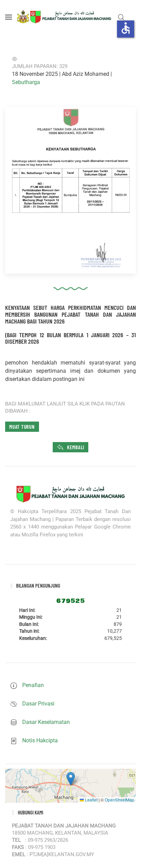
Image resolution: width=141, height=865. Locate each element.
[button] (8, 17)
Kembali (75, 447)
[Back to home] (65, 17)
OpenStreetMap (119, 799)
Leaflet (91, 799)
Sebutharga (26, 82)
